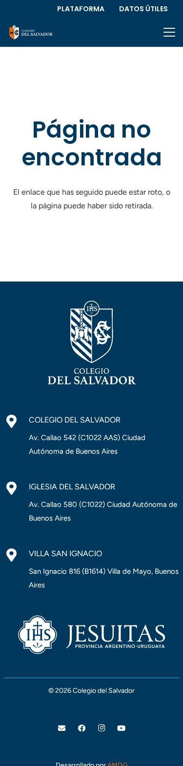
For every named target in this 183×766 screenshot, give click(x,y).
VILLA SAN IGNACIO (65, 553)
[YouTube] (121, 728)
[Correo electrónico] (62, 728)
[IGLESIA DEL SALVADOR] (16, 488)
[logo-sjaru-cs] (91, 635)
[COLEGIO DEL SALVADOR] (16, 421)
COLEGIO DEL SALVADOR (75, 419)
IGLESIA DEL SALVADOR (72, 486)
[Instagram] (101, 728)
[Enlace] (30, 32)
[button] (169, 32)
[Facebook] (82, 728)
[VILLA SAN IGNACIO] (16, 555)
